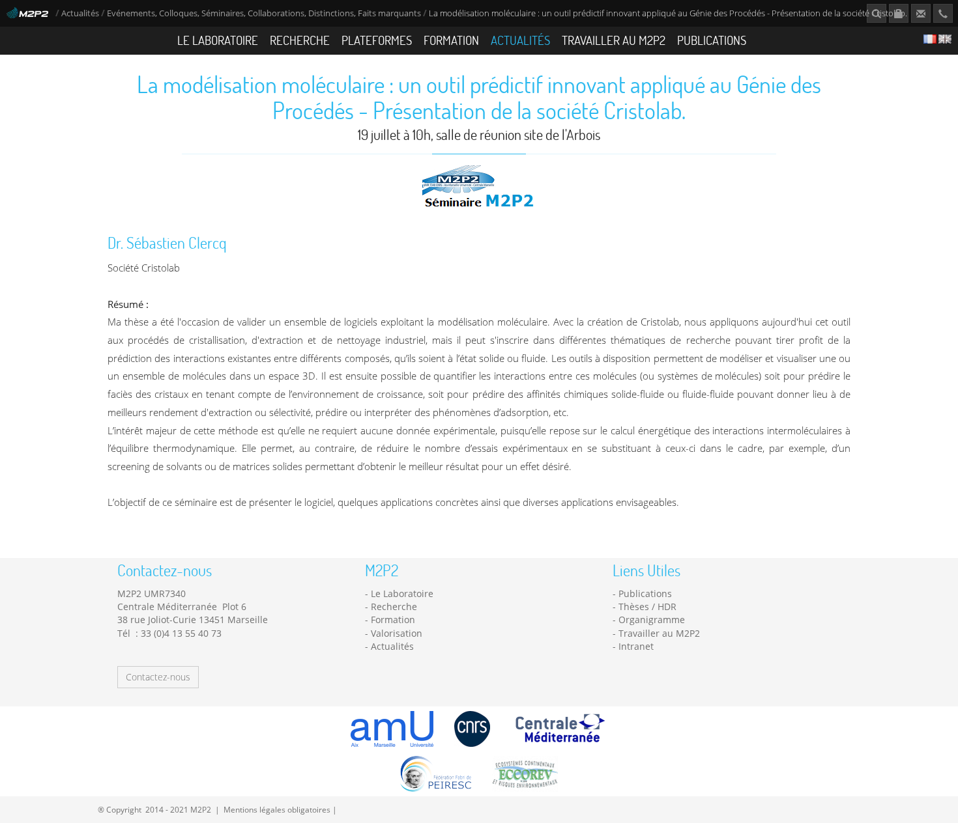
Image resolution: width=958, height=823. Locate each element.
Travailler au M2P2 (613, 40)
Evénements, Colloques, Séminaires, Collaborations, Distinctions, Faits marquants (264, 13)
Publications (711, 40)
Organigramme (651, 619)
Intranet (636, 646)
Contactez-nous (158, 677)
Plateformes (376, 40)
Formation (451, 40)
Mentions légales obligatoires (277, 809)
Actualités (80, 13)
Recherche (300, 40)
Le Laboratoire (217, 40)
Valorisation (396, 633)
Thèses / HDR (647, 606)
